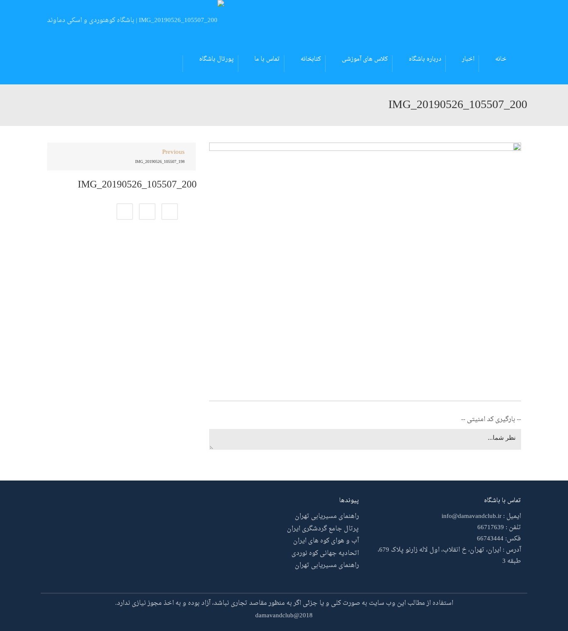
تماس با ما (267, 59)
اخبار (468, 59)
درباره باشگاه (425, 59)
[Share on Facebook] (169, 211)
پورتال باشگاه (216, 59)
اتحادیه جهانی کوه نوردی (325, 553)
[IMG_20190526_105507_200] (365, 260)
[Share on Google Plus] (147, 211)
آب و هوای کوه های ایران (326, 541)
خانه (500, 59)
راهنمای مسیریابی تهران (327, 516)
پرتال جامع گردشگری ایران (323, 529)
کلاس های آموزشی (365, 59)
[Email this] (124, 211)
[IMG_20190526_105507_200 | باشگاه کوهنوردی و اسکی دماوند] (135, 22)
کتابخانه (311, 59)
